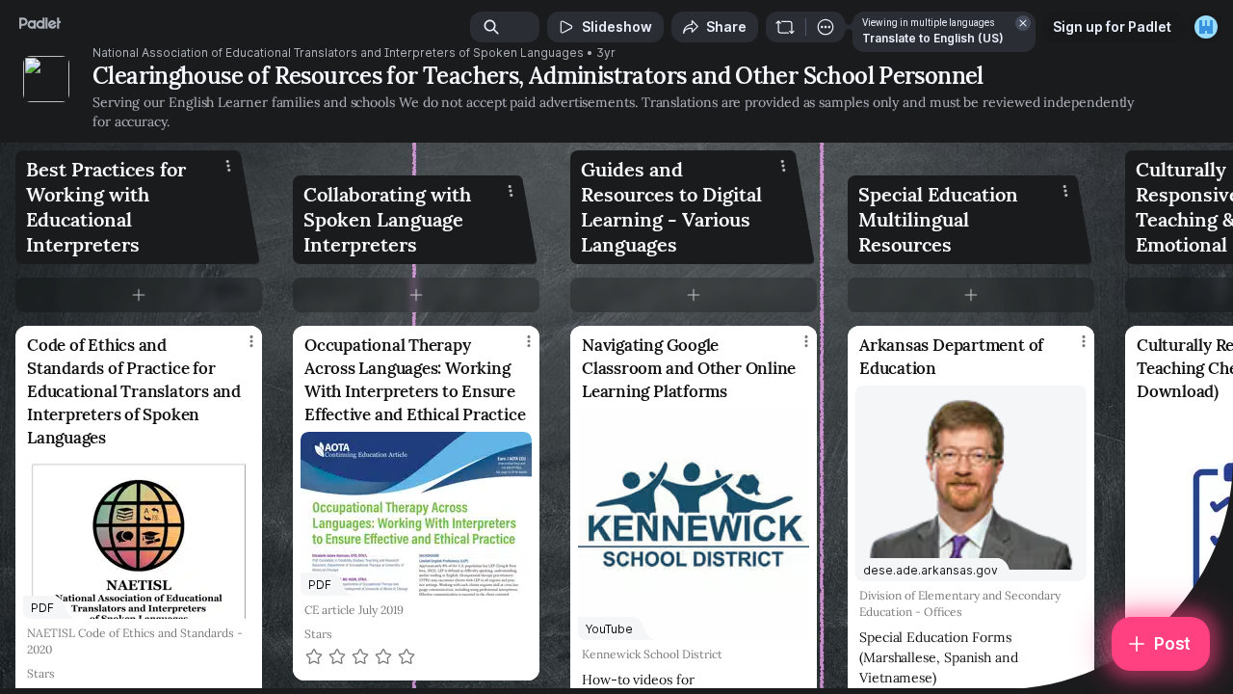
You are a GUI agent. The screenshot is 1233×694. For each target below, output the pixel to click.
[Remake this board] (785, 27)
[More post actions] (251, 341)
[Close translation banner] (1023, 23)
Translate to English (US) (933, 38)
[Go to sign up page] (1206, 27)
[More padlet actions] (825, 27)
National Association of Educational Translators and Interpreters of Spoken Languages (338, 53)
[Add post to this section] (138, 295)
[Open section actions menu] (228, 165)
